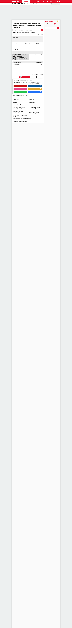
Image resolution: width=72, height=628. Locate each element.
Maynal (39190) (19, 32)
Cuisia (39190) (31, 96)
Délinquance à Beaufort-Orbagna (34, 107)
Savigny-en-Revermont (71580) (34, 100)
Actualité (46, 23)
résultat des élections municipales (19, 43)
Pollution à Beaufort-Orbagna (34, 112)
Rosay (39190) (31, 98)
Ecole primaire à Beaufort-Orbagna (19, 107)
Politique (14, 3)
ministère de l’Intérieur (39, 74)
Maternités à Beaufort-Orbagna (18, 108)
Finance (42, 1)
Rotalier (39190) (32, 32)
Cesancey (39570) (32, 102)
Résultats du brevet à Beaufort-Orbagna (20, 121)
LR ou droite (31, 91)
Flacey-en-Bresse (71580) (17, 100)
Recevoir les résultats (26, 76)
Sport (32, 1)
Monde (33, 3)
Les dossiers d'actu (48, 25)
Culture (37, 1)
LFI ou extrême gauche (18, 85)
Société (18, 3)
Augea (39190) (15, 102)
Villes (37, 3)
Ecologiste (16, 91)
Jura (23, 21)
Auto (47, 1)
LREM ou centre (32, 88)
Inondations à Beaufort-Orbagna (34, 108)
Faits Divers (23, 3)
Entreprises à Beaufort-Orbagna (34, 113)
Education (28, 3)
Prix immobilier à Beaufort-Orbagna (35, 115)
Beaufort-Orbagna (31, 39)
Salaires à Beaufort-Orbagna (18, 111)
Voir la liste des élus (19, 56)
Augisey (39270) (31, 99)
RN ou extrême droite (33, 85)
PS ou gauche (16, 88)
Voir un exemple (57, 23)
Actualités (26, 1)
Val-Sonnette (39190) (25, 32)
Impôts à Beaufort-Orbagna (18, 112)
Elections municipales (18, 21)
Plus (51, 1)
